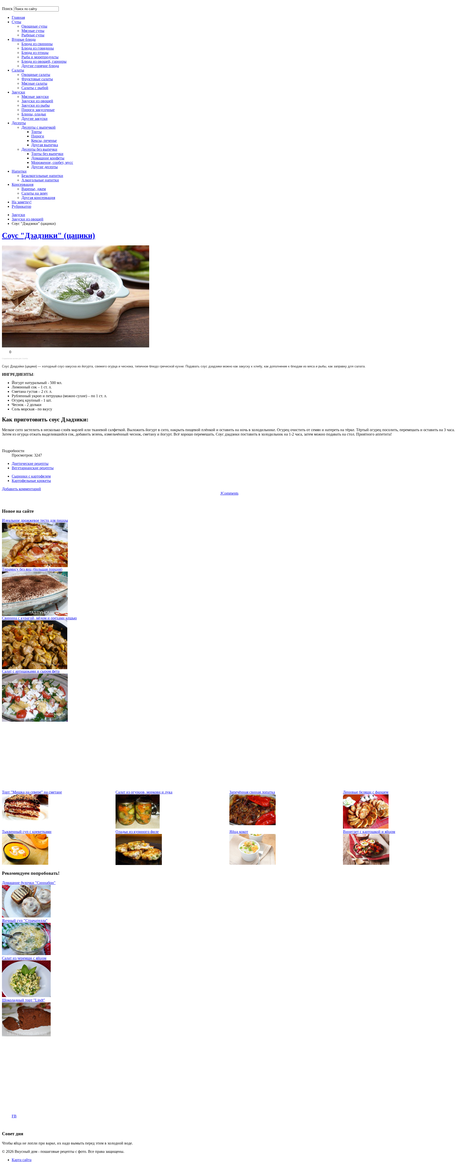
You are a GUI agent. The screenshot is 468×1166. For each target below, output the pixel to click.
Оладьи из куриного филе (137, 832)
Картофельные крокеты (31, 481)
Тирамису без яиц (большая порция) (32, 569)
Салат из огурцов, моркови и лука (144, 792)
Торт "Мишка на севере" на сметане (32, 792)
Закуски (18, 215)
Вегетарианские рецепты (33, 468)
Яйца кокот (238, 832)
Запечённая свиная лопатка (252, 792)
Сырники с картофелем (31, 476)
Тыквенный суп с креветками (26, 832)
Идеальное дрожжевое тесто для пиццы (35, 520)
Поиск (7, 9)
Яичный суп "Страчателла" (25, 920)
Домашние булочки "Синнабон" (29, 883)
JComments (229, 493)
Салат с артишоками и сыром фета (30, 671)
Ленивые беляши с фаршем (365, 792)
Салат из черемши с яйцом (24, 958)
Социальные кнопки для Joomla (15, 358)
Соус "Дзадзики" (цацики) (48, 235)
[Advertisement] (148, 756)
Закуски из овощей (27, 219)
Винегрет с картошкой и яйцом (369, 832)
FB (14, 1116)
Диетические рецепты (30, 463)
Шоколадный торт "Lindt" (23, 1000)
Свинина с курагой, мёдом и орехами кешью (39, 618)
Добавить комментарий (21, 489)
